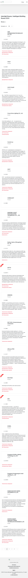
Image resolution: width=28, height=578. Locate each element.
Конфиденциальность (14, 567)
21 (14, 549)
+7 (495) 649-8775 (14, 574)
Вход (23, 2)
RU (27, 2)
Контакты (14, 564)
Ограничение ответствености (14, 566)
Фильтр (3, 22)
